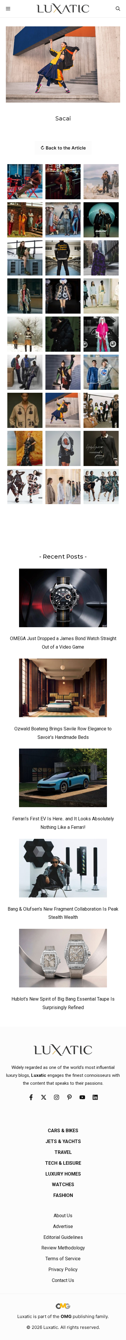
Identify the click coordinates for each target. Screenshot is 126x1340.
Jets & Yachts (63, 1141)
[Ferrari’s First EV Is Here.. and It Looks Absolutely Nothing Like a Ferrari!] (63, 779)
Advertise (63, 1226)
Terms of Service (63, 1258)
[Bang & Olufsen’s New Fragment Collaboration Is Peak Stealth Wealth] (63, 869)
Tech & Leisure (63, 1163)
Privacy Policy (63, 1269)
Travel (63, 1152)
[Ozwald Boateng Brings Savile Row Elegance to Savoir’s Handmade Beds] (63, 689)
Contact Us (63, 1280)
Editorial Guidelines (63, 1237)
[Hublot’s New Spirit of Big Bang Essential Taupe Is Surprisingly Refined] (63, 959)
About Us (63, 1215)
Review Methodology (63, 1248)
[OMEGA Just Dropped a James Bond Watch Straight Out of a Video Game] (63, 599)
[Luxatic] (63, 9)
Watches (63, 1184)
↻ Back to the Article (63, 148)
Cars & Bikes (63, 1130)
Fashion (63, 1195)
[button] (118, 9)
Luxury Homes (63, 1174)
